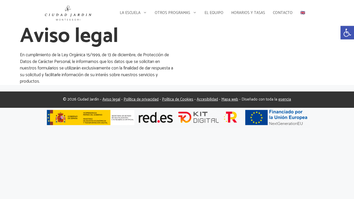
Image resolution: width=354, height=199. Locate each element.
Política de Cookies (177, 99)
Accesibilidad (207, 99)
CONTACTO (283, 13)
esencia (284, 99)
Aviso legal (111, 99)
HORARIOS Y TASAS (248, 13)
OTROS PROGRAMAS (172, 13)
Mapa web (229, 99)
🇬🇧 (302, 13)
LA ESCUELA (130, 13)
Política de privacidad (141, 99)
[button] (347, 32)
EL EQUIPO (213, 13)
